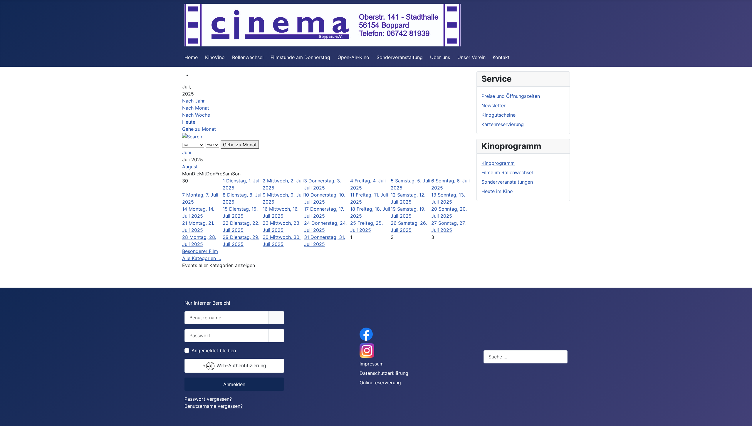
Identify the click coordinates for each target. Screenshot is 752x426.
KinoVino (215, 57)
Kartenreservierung (502, 124)
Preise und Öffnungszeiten (510, 96)
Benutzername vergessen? (213, 406)
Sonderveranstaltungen (507, 182)
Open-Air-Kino (353, 57)
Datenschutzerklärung (384, 373)
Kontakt (501, 57)
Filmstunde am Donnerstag (300, 57)
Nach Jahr (193, 101)
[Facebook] (366, 334)
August (190, 167)
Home (191, 57)
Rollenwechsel (247, 57)
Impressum (372, 364)
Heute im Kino (497, 191)
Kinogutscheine (498, 115)
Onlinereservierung (380, 382)
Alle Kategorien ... (201, 258)
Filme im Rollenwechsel (507, 172)
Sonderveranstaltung (400, 57)
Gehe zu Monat (199, 129)
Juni (186, 152)
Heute (188, 122)
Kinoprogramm (498, 163)
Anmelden (234, 384)
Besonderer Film (200, 251)
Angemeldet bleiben (214, 350)
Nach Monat (195, 108)
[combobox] (526, 356)
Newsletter (493, 105)
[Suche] (192, 136)
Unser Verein (471, 57)
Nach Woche (196, 115)
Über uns (440, 57)
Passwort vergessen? (208, 399)
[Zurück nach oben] (741, 415)
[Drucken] (193, 75)
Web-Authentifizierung (240, 365)
